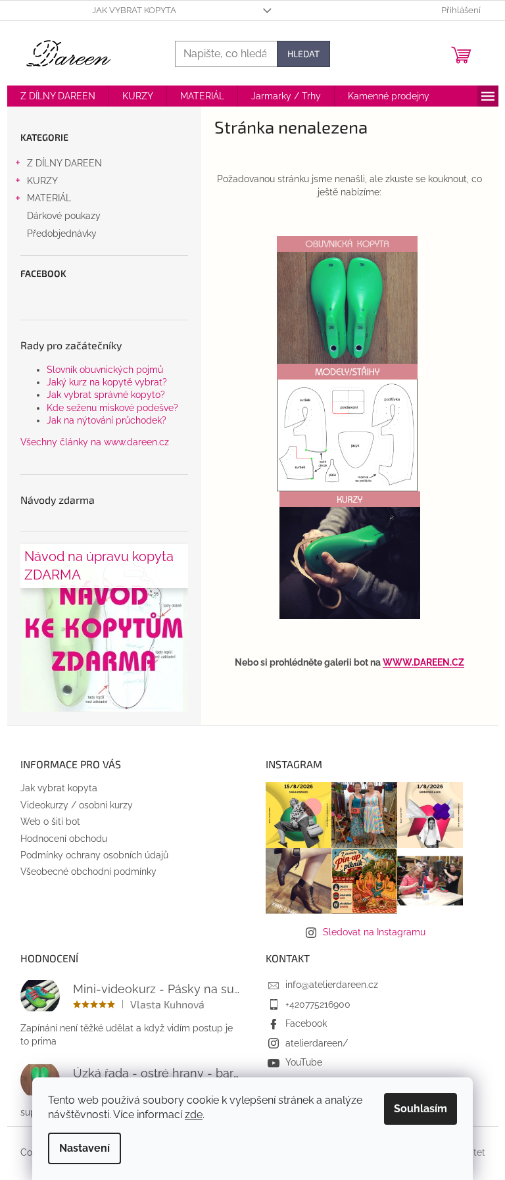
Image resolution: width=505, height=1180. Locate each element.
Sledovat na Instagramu (374, 932)
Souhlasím (420, 1108)
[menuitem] (57, 96)
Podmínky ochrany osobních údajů (94, 855)
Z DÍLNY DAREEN (64, 163)
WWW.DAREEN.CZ (423, 662)
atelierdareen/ (316, 1043)
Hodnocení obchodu (63, 838)
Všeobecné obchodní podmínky (88, 871)
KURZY (42, 181)
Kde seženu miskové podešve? (112, 408)
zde (194, 1114)
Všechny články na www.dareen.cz (94, 442)
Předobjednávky (62, 233)
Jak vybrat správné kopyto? (106, 394)
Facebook (306, 1023)
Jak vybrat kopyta (134, 10)
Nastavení (84, 1148)
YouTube (303, 1062)
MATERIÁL (49, 198)
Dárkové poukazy (64, 215)
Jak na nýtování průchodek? (106, 420)
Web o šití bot (50, 821)
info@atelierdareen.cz (331, 984)
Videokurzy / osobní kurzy (76, 805)
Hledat (303, 53)
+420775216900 (317, 1004)
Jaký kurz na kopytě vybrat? (107, 382)
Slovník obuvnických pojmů (105, 369)
